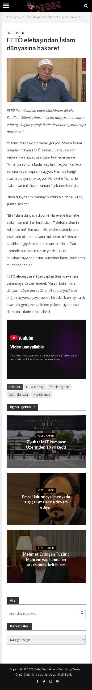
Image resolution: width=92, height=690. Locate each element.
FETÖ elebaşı (35, 387)
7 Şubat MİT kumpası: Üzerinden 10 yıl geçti (46, 444)
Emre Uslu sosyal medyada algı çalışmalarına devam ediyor (46, 502)
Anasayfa (13, 17)
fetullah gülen (59, 387)
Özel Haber (15, 33)
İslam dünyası (18, 395)
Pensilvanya (41, 395)
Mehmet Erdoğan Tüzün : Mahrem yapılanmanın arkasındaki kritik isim (46, 559)
